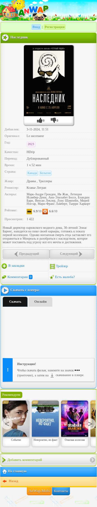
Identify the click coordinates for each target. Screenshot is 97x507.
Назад (13, 481)
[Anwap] (48, 10)
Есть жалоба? (65, 277)
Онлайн (40, 301)
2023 (31, 144)
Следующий (69, 253)
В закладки (15, 265)
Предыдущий (29, 253)
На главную (17, 471)
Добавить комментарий (24, 460)
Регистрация (55, 27)
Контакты (61, 491)
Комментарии (19, 277)
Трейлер (62, 266)
